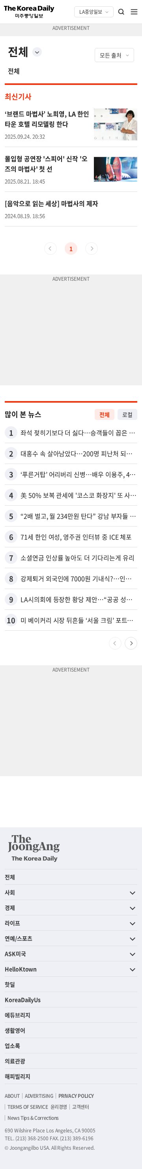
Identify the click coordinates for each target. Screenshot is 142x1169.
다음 (131, 643)
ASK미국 (15, 953)
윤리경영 (58, 1106)
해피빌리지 (17, 1076)
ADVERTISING (39, 1095)
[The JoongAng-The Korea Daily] (34, 848)
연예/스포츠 (18, 938)
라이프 (12, 923)
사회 (10, 892)
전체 (14, 70)
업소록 (12, 1045)
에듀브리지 (17, 1015)
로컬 (127, 414)
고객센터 (80, 1106)
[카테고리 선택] (37, 52)
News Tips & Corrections (33, 1117)
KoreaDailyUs (23, 999)
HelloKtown (21, 969)
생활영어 (15, 1030)
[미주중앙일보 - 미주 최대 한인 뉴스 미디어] (29, 12)
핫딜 (10, 984)
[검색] (121, 12)
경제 (10, 907)
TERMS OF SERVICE (27, 1106)
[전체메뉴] (134, 12)
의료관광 (15, 1061)
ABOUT (12, 1095)
